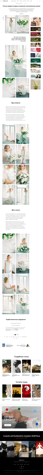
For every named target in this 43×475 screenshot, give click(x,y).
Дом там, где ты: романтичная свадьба (6, 400)
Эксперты (13, 373)
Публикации (21, 464)
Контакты (25, 464)
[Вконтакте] (21, 466)
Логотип (28, 464)
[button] (42, 1)
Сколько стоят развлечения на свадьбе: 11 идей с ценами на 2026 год (35, 375)
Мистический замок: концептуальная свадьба (25, 400)
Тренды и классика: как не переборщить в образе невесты (16, 375)
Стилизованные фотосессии (19, 3)
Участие (18, 464)
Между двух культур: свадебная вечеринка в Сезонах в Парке (16, 400)
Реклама (15, 464)
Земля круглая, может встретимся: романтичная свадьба (36, 400)
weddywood (21, 460)
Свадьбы (3, 398)
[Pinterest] (23, 466)
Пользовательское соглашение (20, 470)
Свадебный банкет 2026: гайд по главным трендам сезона (26, 375)
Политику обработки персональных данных (29, 470)
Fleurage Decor (16, 328)
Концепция (3, 373)
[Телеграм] (19, 466)
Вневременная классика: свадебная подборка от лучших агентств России (6, 375)
